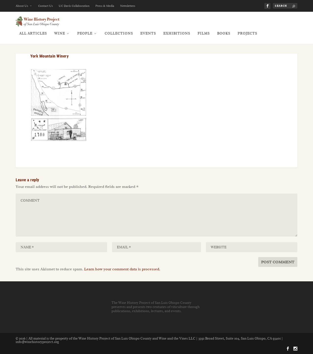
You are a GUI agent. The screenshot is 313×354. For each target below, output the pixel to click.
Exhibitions (176, 33)
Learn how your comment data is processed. (122, 269)
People (84, 33)
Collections (119, 33)
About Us (22, 6)
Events (148, 33)
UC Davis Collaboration (74, 6)
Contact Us (45, 6)
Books (223, 33)
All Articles (33, 33)
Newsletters (127, 6)
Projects (247, 33)
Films (204, 33)
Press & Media (104, 6)
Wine (59, 33)
